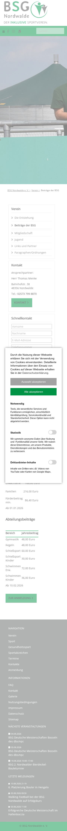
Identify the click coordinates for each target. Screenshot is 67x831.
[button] (33, 381)
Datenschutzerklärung (35, 372)
